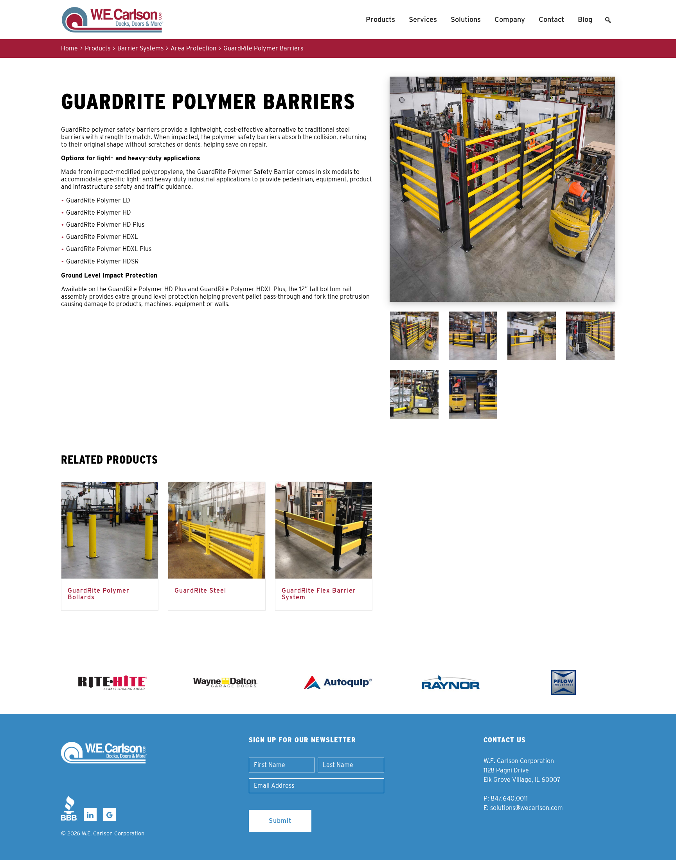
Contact (551, 19)
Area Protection (193, 48)
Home (69, 48)
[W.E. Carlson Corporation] (104, 753)
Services (423, 19)
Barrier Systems (140, 48)
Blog (585, 19)
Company (509, 19)
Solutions (466, 19)
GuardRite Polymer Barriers (263, 48)
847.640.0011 (509, 798)
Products (380, 19)
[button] (608, 20)
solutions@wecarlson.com (526, 808)
